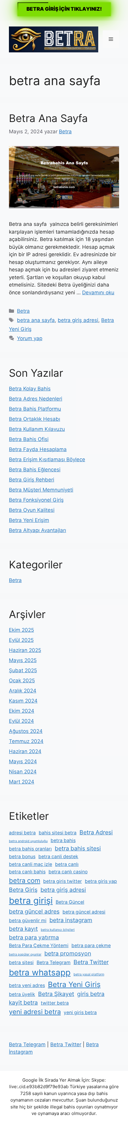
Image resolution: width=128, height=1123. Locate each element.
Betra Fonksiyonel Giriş (36, 500)
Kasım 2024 (23, 701)
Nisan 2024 (23, 772)
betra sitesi (21, 962)
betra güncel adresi (84, 912)
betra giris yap (101, 881)
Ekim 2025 (21, 630)
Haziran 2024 (25, 751)
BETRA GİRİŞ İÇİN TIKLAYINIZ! (64, 9)
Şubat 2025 (23, 670)
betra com (24, 880)
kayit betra (23, 1002)
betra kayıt (23, 928)
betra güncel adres (34, 911)
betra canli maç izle (30, 864)
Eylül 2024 (21, 721)
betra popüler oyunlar (25, 954)
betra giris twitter (62, 881)
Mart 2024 (21, 782)
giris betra (90, 993)
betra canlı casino (68, 872)
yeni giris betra (80, 1012)
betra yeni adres (27, 985)
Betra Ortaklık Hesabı (34, 419)
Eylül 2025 (21, 640)
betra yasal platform (89, 974)
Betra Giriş (23, 889)
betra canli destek (58, 856)
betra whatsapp (40, 972)
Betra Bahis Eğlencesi (34, 470)
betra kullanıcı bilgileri (58, 930)
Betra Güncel (70, 902)
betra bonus (22, 856)
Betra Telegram (54, 962)
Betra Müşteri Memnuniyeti (41, 490)
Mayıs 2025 (23, 660)
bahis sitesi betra (58, 833)
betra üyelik (22, 994)
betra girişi (31, 900)
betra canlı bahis (27, 872)
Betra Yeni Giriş (74, 984)
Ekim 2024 (21, 711)
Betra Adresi (96, 832)
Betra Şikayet (56, 993)
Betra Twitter (91, 962)
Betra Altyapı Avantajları (37, 530)
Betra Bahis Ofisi (29, 439)
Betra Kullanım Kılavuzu (37, 429)
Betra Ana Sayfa (48, 118)
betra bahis (63, 840)
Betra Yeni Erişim (29, 520)
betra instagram (70, 920)
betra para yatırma (34, 937)
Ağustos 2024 (26, 731)
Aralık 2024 (22, 691)
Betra (23, 311)
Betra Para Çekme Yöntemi (38, 945)
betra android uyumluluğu (28, 841)
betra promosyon (67, 953)
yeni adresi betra (35, 1012)
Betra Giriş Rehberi (31, 480)
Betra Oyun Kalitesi (31, 510)
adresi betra (22, 833)
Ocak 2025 (22, 681)
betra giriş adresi (78, 320)
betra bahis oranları (30, 849)
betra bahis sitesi (78, 848)
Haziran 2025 (25, 650)
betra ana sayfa (36, 320)
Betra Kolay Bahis (30, 389)
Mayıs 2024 (23, 761)
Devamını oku (98, 292)
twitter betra (55, 1003)
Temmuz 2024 (26, 741)
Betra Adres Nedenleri (35, 399)
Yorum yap (29, 338)
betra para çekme (91, 945)
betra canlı (67, 864)
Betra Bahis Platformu (35, 409)
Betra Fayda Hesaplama (38, 449)
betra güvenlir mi (27, 920)
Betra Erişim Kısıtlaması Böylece (47, 459)
